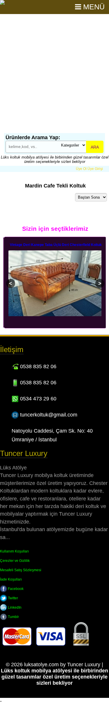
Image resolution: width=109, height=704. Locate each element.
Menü (93, 7)
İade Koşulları (11, 579)
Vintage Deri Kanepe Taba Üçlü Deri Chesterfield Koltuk (56, 245)
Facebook (15, 589)
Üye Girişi (95, 169)
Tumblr (13, 617)
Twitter (12, 598)
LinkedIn (14, 607)
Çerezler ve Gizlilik (15, 561)
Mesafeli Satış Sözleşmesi (20, 570)
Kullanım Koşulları (14, 551)
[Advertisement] (54, 75)
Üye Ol (81, 169)
